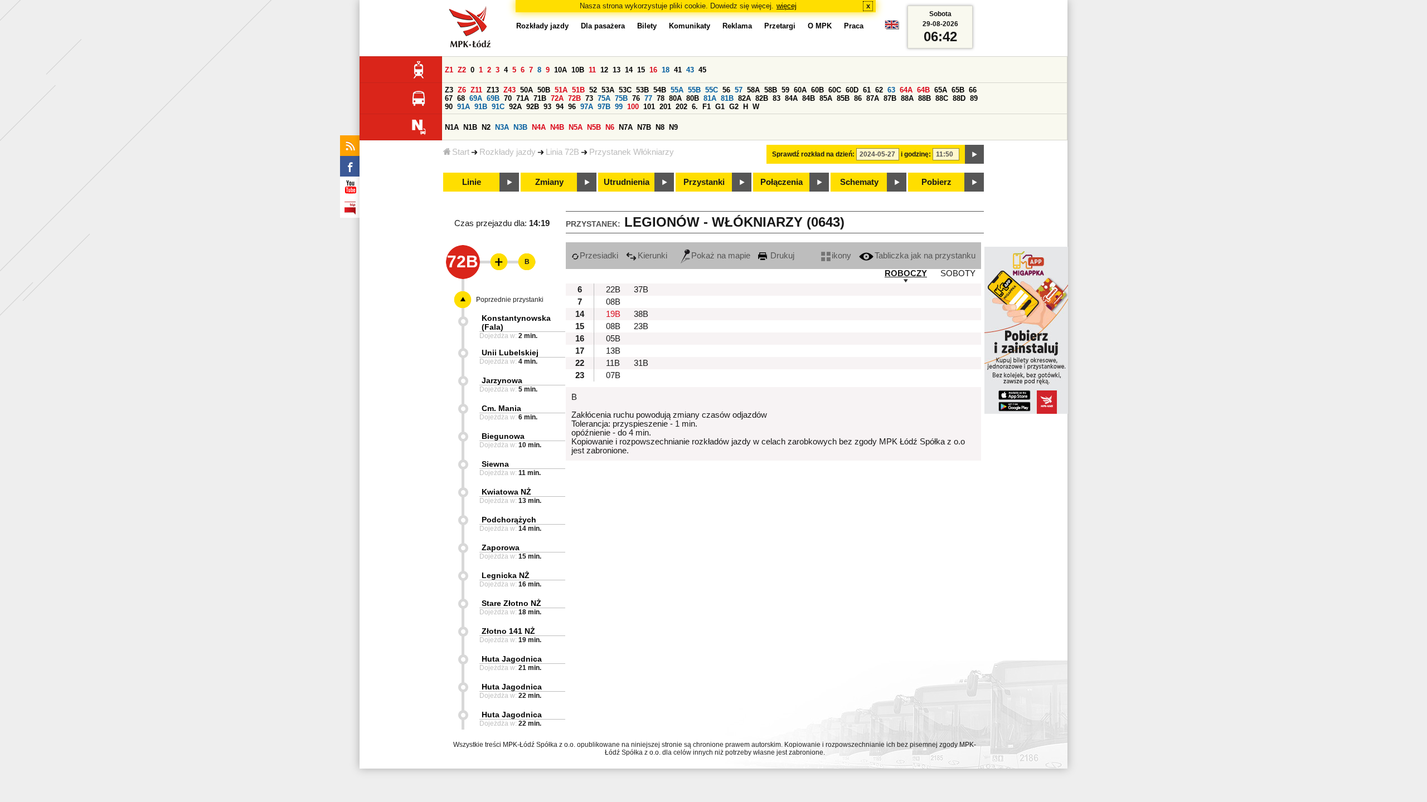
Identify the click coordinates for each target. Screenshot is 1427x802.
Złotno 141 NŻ (508, 631)
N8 (660, 127)
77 (648, 98)
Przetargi (779, 26)
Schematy (859, 182)
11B (613, 363)
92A (515, 106)
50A (526, 90)
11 (592, 70)
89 (974, 98)
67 (449, 98)
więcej (786, 6)
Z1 (449, 70)
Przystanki (704, 182)
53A (607, 90)
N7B (644, 127)
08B (613, 301)
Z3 (449, 90)
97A (586, 106)
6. (695, 106)
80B (692, 98)
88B (924, 98)
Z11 (476, 90)
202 (681, 106)
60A (800, 90)
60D (852, 90)
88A (907, 98)
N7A (626, 127)
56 (726, 90)
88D (959, 98)
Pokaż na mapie (720, 255)
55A (677, 90)
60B (817, 90)
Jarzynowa (502, 380)
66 (973, 90)
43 (690, 70)
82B (761, 98)
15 (641, 70)
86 (858, 98)
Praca (853, 26)
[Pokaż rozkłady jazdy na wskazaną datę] (974, 154)
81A (709, 98)
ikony (841, 255)
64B (923, 90)
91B (480, 106)
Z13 (493, 90)
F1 (706, 106)
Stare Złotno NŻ (511, 603)
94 (560, 106)
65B (958, 90)
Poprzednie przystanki (509, 300)
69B (493, 98)
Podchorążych (509, 519)
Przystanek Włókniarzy (631, 152)
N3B (520, 127)
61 (867, 90)
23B (641, 326)
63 (891, 90)
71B (539, 98)
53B (642, 90)
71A (522, 98)
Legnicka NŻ (506, 575)
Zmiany (549, 182)
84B (808, 98)
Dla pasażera (603, 26)
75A (604, 98)
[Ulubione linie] (495, 261)
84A (791, 98)
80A (675, 98)
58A (753, 90)
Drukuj (781, 255)
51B (578, 90)
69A (475, 98)
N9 (673, 127)
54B (659, 90)
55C (711, 90)
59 (785, 90)
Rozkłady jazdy (507, 152)
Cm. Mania (501, 408)
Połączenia (781, 182)
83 (776, 98)
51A (561, 90)
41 (678, 70)
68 (461, 98)
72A (557, 98)
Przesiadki (599, 255)
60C (834, 90)
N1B (470, 127)
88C (941, 98)
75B (621, 98)
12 (604, 70)
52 (593, 90)
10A (560, 70)
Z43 (509, 90)
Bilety (647, 26)
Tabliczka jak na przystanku (925, 255)
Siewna (495, 463)
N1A (452, 127)
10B (577, 70)
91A (463, 106)
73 (589, 98)
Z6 (462, 90)
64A (906, 90)
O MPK (820, 26)
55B (694, 90)
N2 (486, 127)
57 (738, 90)
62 (879, 90)
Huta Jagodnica (512, 658)
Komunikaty (689, 26)
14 (629, 70)
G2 (734, 106)
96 (572, 106)
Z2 (462, 70)
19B (613, 314)
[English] (892, 28)
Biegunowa (503, 436)
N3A (502, 127)
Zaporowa (501, 547)
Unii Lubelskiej (510, 352)
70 (508, 98)
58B (770, 90)
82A (744, 98)
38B (641, 314)
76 (636, 98)
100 (633, 106)
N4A (539, 127)
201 (665, 106)
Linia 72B (562, 152)
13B (613, 350)
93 (547, 106)
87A (872, 98)
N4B (557, 127)
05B (613, 338)
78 (660, 98)
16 (653, 70)
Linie (471, 182)
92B (532, 106)
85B (843, 98)
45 (702, 70)
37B (641, 289)
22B (613, 289)
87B (890, 98)
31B (641, 363)
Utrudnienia (626, 182)
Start (460, 152)
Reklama (737, 26)
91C (498, 106)
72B (574, 98)
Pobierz (936, 182)
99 (619, 106)
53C (625, 90)
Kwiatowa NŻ (506, 491)
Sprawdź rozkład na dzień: (813, 154)
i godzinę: (916, 154)
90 (449, 106)
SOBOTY (957, 273)
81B (727, 98)
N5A (576, 127)
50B (543, 90)
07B (613, 375)
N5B (594, 127)
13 (616, 70)
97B (604, 106)
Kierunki (652, 255)
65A (940, 90)
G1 (720, 106)
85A (825, 98)
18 (665, 70)
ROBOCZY (906, 273)
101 (649, 106)
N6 (609, 127)
